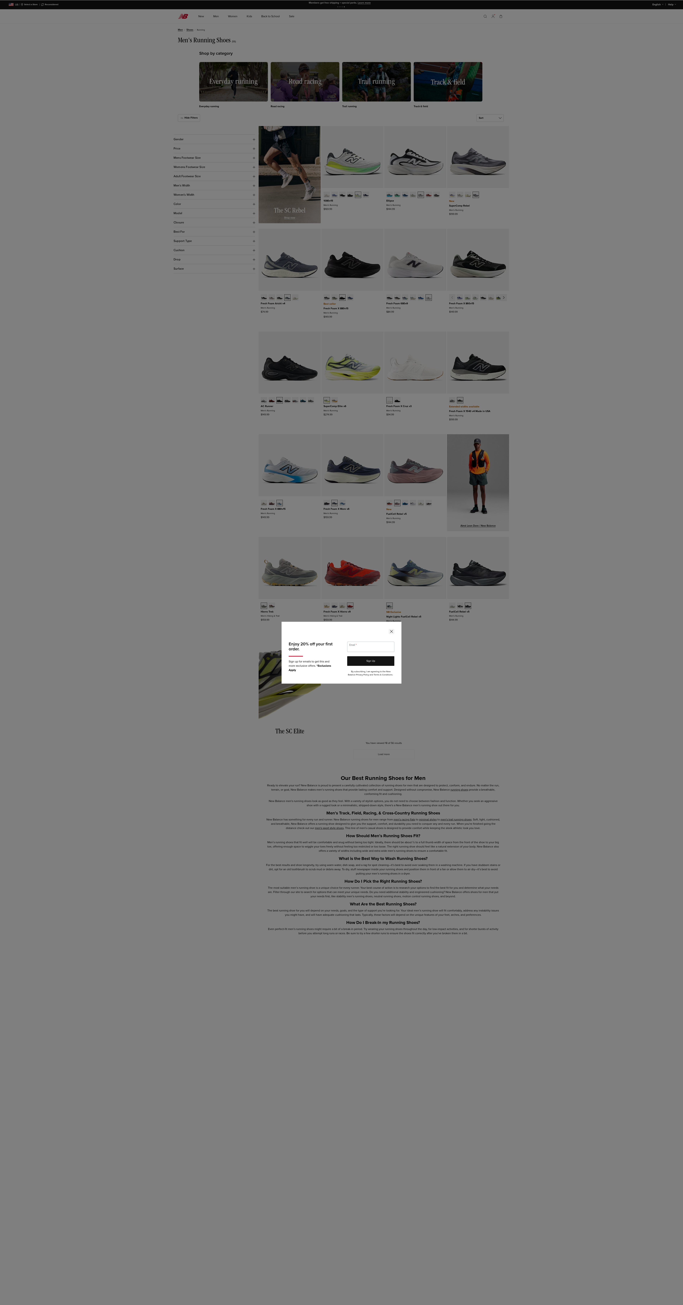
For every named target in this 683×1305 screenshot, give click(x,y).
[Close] (391, 631)
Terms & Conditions (383, 674)
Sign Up (370, 660)
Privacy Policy (362, 674)
